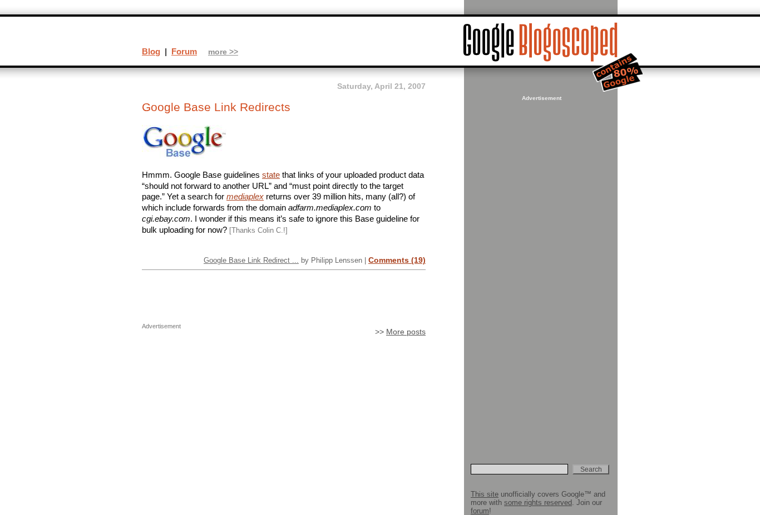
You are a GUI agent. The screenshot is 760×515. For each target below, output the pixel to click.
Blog (151, 51)
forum (480, 511)
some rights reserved (538, 502)
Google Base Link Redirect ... (251, 260)
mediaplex (245, 196)
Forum (184, 51)
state (271, 174)
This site (485, 494)
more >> (223, 52)
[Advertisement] (540, 270)
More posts (406, 332)
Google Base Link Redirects (216, 107)
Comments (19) (397, 260)
